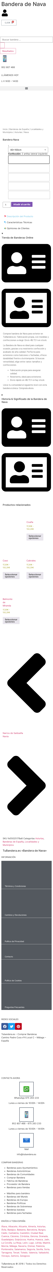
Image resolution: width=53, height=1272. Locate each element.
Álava (4, 1226)
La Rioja (17, 1242)
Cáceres (14, 1236)
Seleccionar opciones (35, 537)
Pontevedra (7, 1249)
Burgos (42, 1229)
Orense (31, 1246)
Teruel (16, 1252)
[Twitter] (11, 1026)
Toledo (24, 1252)
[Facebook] (4, 1026)
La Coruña (6, 1242)
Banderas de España (19, 129)
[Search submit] (2, 45)
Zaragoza (25, 1255)
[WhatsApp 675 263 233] (26, 1089)
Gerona (34, 1236)
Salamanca (20, 1249)
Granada (43, 1236)
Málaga (13, 1246)
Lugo (31, 1242)
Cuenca (5, 1236)
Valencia (33, 1252)
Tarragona (6, 1252)
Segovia (31, 1249)
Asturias (18, 132)
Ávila (3, 1229)
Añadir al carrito (21, 204)
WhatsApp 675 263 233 (26, 1097)
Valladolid (44, 1252)
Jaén (46, 1239)
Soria (46, 1249)
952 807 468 (8, 67)
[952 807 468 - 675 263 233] (26, 1114)
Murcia (4, 1246)
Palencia (40, 1246)
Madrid (46, 1242)
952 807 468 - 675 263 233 (26, 1123)
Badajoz (11, 1229)
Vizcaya (5, 1255)
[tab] (18, 216)
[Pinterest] (18, 1026)
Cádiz (4, 1233)
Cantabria (14, 1233)
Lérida (38, 1242)
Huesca (39, 1239)
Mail (26, 1149)
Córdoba (24, 1236)
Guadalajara (7, 1239)
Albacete (12, 1226)
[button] (26, 88)
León (25, 1242)
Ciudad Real (37, 1233)
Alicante (23, 1226)
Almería (32, 1226)
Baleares (21, 1229)
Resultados (8, 51)
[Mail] (26, 1140)
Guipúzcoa (20, 1239)
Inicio (5, 129)
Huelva (30, 1239)
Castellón (24, 1233)
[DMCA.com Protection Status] (21, 1068)
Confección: (14, 154)
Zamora (15, 1255)
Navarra (22, 1246)
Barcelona (32, 1229)
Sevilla (39, 1249)
